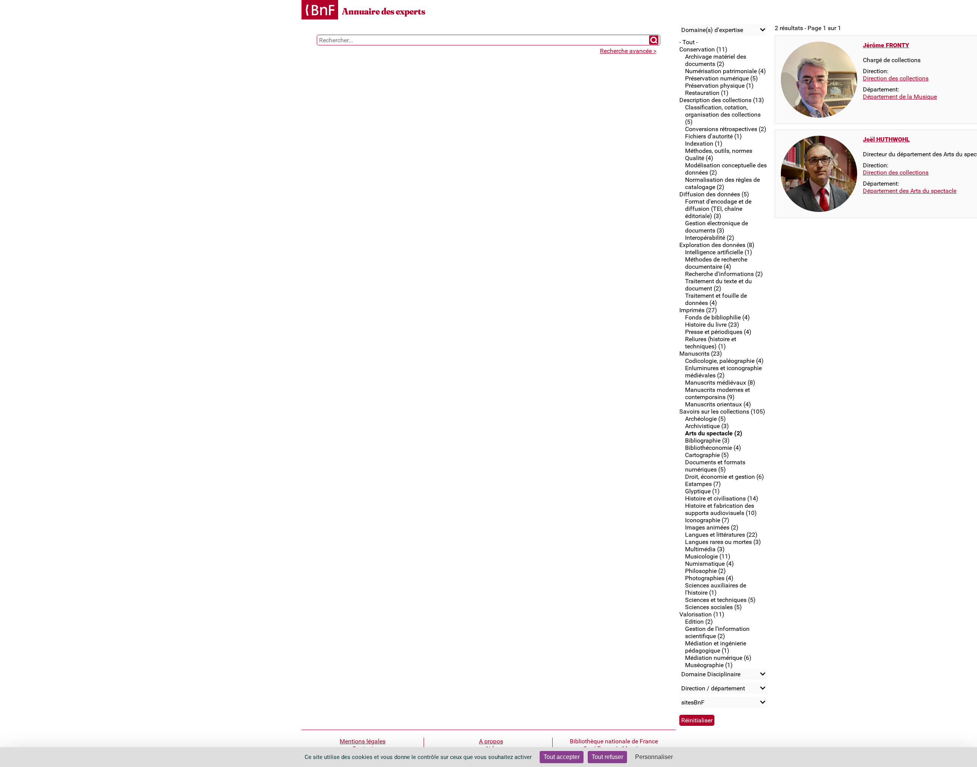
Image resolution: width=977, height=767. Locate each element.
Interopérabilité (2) (709, 237)
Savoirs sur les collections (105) (722, 411)
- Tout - (688, 42)
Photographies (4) (709, 578)
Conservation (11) (703, 49)
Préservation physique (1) (719, 85)
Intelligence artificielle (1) (718, 252)
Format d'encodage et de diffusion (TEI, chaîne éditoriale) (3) (718, 209)
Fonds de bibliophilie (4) (717, 317)
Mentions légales (362, 741)
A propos (491, 741)
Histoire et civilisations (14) (721, 498)
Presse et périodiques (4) (718, 331)
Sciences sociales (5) (713, 607)
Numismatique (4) (709, 563)
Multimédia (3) (705, 549)
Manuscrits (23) (700, 353)
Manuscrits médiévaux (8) (720, 382)
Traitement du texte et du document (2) (718, 285)
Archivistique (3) (707, 426)
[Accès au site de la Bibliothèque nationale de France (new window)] (319, 10)
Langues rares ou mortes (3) (723, 542)
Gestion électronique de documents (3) (716, 227)
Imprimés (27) (698, 310)
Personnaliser (654, 757)
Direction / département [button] (713, 688)
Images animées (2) (711, 527)
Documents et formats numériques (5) (715, 466)
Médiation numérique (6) (718, 657)
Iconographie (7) (707, 520)
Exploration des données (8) (717, 245)
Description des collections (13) (721, 100)
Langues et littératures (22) (721, 534)
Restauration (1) (707, 92)
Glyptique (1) (702, 491)
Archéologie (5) (705, 418)
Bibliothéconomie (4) (713, 447)
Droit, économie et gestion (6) (724, 476)
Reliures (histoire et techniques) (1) (710, 342)
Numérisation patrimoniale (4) (725, 71)
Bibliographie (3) (707, 440)
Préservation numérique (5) (721, 78)
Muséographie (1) (709, 665)
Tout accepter (561, 757)
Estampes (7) (703, 484)
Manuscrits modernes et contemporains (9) (717, 393)
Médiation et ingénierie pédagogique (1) (715, 647)
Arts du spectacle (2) (713, 433)
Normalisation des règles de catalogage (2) (722, 183)
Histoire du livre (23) (712, 324)
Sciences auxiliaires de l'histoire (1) (715, 589)
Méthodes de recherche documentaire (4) (716, 263)
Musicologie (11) (707, 556)
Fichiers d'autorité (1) (713, 136)
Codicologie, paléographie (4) (724, 360)
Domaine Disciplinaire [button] (710, 674)
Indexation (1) (703, 143)
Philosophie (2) (705, 570)
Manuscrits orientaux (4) (718, 404)
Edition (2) (699, 621)
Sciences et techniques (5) (720, 599)
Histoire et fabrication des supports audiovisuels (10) (721, 509)
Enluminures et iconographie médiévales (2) (723, 371)
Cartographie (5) (707, 455)
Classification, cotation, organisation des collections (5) (723, 114)
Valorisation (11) (701, 614)
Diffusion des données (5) (714, 194)
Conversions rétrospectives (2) (725, 129)
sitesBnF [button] (693, 702)
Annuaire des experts (383, 11)
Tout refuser (607, 757)
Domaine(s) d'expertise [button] (712, 30)
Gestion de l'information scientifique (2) (717, 632)
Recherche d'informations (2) (724, 274)
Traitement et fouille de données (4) (716, 299)
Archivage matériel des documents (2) (715, 60)
